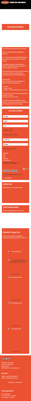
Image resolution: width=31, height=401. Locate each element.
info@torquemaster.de (11, 378)
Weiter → (10, 178)
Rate (4, 156)
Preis (4, 155)
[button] (15, 7)
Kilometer (5, 158)
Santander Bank (10, 207)
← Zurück (5, 178)
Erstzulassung (7, 160)
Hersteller (5, 153)
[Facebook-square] (13, 386)
